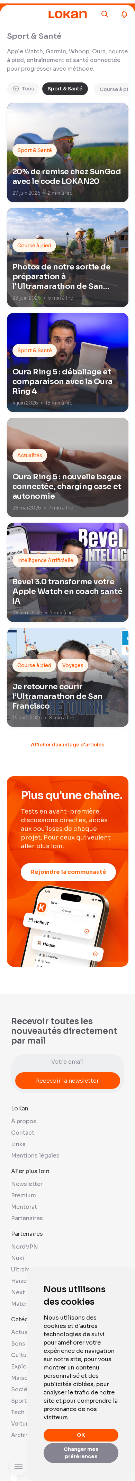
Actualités (25, 1332)
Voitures (23, 1423)
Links (18, 1144)
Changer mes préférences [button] (81, 1453)
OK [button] (81, 1435)
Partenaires (27, 1218)
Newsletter (27, 1184)
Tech (18, 1412)
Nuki (17, 1258)
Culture (21, 1355)
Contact (22, 1132)
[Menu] (25, 14)
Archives (23, 1435)
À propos (23, 1121)
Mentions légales (35, 1155)
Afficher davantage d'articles (67, 745)
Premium (23, 1195)
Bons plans (26, 1343)
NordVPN (24, 1246)
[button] (105, 14)
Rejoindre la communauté (68, 872)
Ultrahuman (27, 1269)
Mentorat (24, 1206)
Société (22, 1389)
